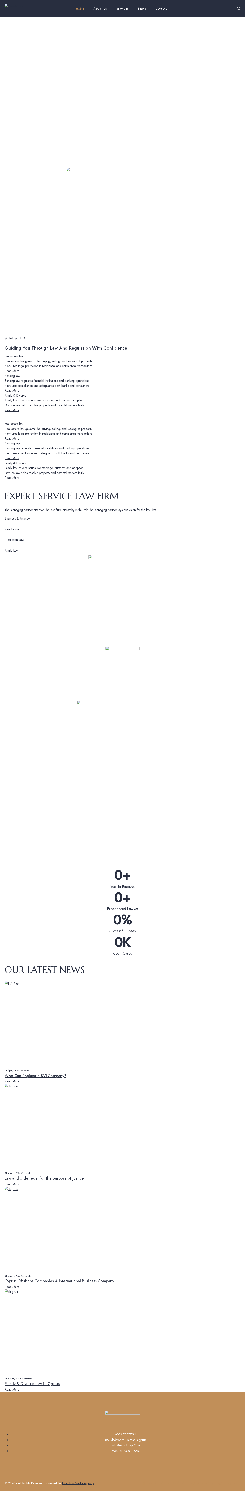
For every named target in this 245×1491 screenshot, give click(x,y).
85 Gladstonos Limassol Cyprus (125, 1440)
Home (80, 9)
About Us (100, 9)
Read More (12, 371)
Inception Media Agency (78, 1483)
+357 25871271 (125, 1434)
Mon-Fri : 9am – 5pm (126, 1451)
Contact (162, 9)
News (142, 9)
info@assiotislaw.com (126, 1445)
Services (122, 9)
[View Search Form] (238, 8)
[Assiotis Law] (22, 8)
